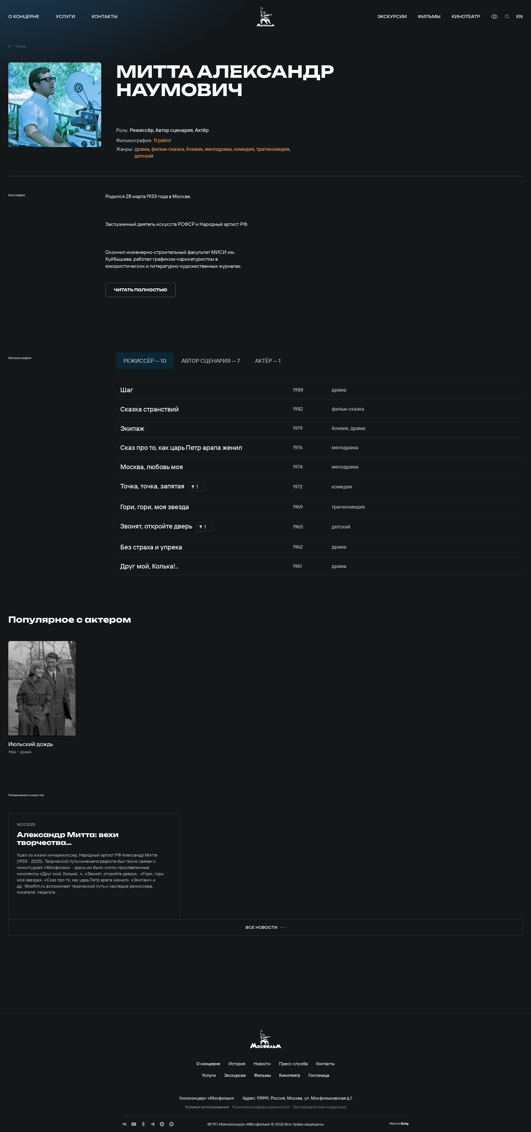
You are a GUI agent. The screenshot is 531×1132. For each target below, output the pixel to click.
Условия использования (207, 1107)
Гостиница (318, 1075)
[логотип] (266, 17)
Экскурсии (392, 16)
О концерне (23, 16)
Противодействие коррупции (319, 1107)
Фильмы (429, 16)
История (237, 1063)
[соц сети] (124, 1124)
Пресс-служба (293, 1063)
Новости (262, 1063)
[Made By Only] (399, 1123)
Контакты (105, 16)
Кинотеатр (466, 16)
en (519, 16)
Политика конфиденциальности (261, 1107)
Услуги (65, 16)
